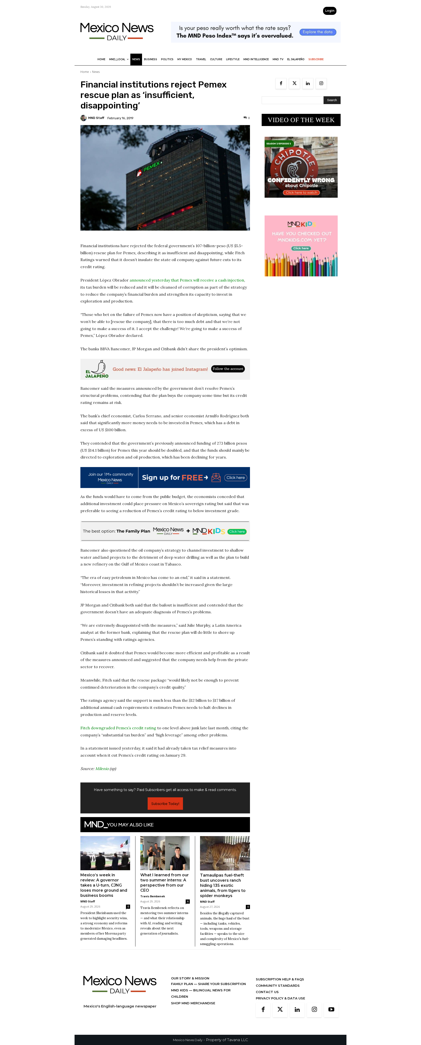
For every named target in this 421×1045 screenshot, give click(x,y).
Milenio (102, 768)
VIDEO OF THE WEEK (301, 120)
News (96, 72)
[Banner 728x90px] (165, 531)
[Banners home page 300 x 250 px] (301, 201)
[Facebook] (281, 83)
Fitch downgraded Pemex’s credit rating (118, 727)
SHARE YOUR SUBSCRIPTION (221, 984)
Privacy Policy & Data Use (280, 998)
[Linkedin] (307, 83)
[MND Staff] (84, 118)
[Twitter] (294, 83)
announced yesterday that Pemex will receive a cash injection (187, 280)
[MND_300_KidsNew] (301, 280)
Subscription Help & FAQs (280, 979)
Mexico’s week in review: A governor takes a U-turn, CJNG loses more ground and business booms (103, 885)
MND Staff (96, 117)
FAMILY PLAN (182, 984)
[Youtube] (331, 1010)
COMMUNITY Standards (278, 985)
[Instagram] (321, 83)
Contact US (267, 992)
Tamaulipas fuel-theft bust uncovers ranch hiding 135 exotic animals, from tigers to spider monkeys (223, 885)
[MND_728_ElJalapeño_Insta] (165, 369)
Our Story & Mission (190, 978)
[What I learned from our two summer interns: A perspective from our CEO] (165, 853)
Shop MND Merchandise (193, 1003)
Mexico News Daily (187, 1040)
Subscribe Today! (165, 803)
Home (84, 72)
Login (329, 10)
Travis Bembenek (152, 896)
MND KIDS (180, 990)
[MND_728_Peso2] (256, 46)
